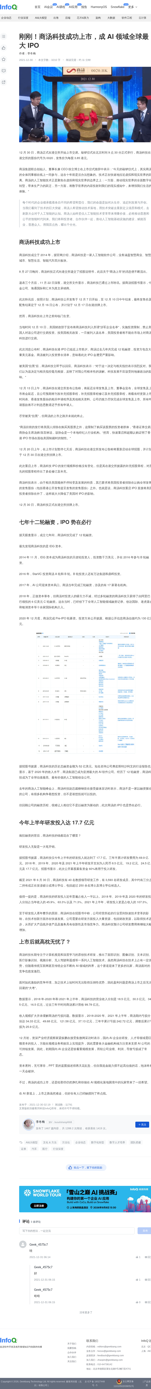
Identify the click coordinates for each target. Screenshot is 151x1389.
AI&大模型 (32, 1142)
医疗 (45, 1148)
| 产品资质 (147, 1383)
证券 (23, 1148)
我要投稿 (71, 1348)
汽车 (34, 1148)
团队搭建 (136, 1142)
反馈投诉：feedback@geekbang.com (105, 1355)
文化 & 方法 (50, 1142)
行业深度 (58, 1148)
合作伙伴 (71, 1352)
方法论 (66, 1142)
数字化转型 (97, 1142)
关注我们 (71, 1361)
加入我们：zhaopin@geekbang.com (104, 1360)
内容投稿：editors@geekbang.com (103, 1346)
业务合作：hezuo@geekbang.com (103, 1351)
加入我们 (71, 1357)
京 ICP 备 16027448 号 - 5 (95, 1383)
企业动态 (80, 1142)
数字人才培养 (117, 1142)
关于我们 (71, 1343)
